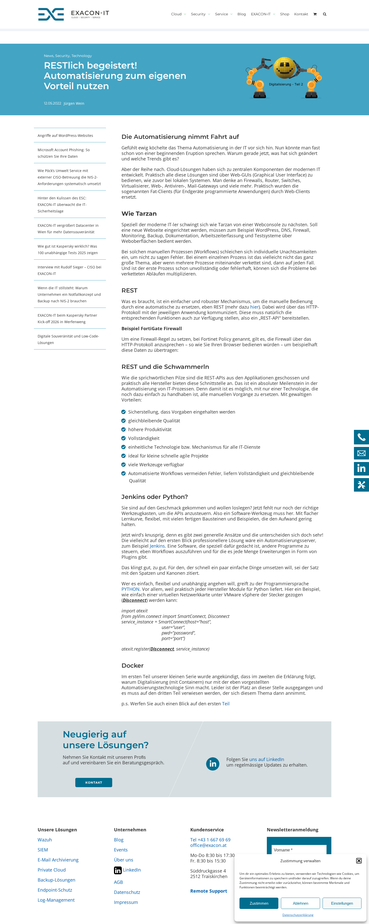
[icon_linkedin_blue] (212, 759)
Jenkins (157, 546)
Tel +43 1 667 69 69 (210, 840)
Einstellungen (342, 903)
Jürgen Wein (74, 103)
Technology (82, 55)
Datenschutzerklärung (298, 915)
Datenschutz (127, 892)
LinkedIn (131, 870)
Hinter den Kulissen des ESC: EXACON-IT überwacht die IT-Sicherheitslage (62, 204)
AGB (118, 882)
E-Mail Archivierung (58, 860)
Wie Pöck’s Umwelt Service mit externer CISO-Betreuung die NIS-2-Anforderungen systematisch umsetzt (69, 177)
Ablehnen (300, 903)
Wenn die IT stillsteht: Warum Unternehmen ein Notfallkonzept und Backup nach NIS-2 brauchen (69, 294)
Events (121, 850)
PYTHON (130, 589)
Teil (226, 704)
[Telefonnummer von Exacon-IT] (361, 437)
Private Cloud (52, 870)
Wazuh (45, 840)
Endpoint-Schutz (55, 890)
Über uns (123, 860)
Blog (119, 840)
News (48, 55)
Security (62, 55)
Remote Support (208, 891)
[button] (358, 860)
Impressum (126, 902)
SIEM (43, 850)
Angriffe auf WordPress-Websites (65, 135)
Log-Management (56, 900)
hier (254, 307)
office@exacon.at (208, 845)
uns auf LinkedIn (266, 759)
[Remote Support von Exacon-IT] (361, 485)
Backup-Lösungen (56, 880)
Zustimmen (259, 903)
